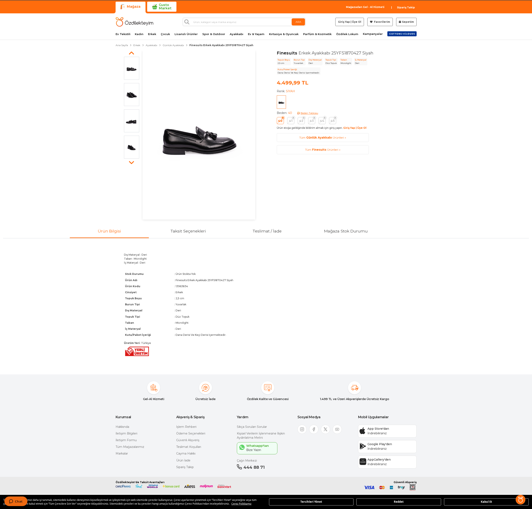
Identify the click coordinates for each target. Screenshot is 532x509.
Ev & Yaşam (256, 34)
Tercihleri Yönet (311, 502)
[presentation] (266, 303)
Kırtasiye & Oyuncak (284, 34)
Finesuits (288, 53)
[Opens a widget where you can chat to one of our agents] (15, 501)
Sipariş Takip (406, 7)
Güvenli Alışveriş (187, 440)
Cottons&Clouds (402, 33)
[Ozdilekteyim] (134, 22)
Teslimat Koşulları (188, 447)
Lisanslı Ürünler (186, 34)
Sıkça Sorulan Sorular (252, 427)
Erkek (152, 34)
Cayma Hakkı (185, 453)
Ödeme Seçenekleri (190, 433)
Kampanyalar (373, 34)
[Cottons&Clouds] (402, 33)
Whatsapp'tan (257, 446)
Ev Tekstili (123, 34)
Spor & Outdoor (213, 34)
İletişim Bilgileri (126, 433)
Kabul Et (486, 502)
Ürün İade (183, 460)
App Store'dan (378, 429)
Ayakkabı (236, 34)
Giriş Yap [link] (344, 21)
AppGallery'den (379, 459)
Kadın (139, 34)
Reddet (399, 502)
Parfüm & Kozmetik (317, 34)
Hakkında (122, 427)
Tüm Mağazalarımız (130, 447)
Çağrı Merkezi (247, 460)
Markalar (122, 453)
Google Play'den (379, 444)
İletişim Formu (126, 440)
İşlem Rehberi (186, 427)
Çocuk (165, 34)
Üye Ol (356, 21)
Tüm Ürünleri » (322, 137)
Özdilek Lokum (347, 34)
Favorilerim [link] (381, 21)
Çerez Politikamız (241, 503)
